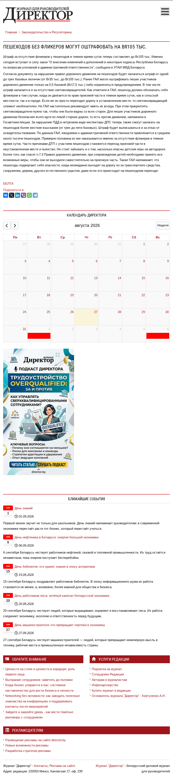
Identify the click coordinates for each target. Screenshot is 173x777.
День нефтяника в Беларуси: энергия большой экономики (57, 537)
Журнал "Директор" (110, 766)
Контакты (41, 766)
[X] (11, 195)
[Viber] (23, 195)
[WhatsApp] (29, 195)
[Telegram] (35, 195)
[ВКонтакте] (5, 195)
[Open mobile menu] (165, 11)
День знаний (23, 508)
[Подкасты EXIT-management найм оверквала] (38, 411)
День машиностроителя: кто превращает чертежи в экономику (60, 625)
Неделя (163, 225)
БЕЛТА (8, 183)
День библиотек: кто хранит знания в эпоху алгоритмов (55, 566)
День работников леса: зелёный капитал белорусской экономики (62, 595)
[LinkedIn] (17, 195)
